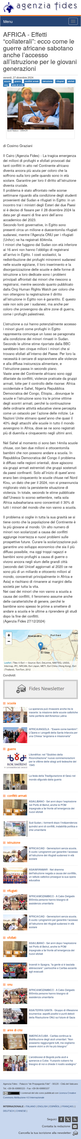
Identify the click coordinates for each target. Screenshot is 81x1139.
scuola (7, 81)
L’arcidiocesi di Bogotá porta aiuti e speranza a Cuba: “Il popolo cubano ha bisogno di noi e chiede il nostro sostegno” (53, 1060)
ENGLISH (43, 1106)
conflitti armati (32, 81)
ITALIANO (31, 1106)
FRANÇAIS (67, 1106)
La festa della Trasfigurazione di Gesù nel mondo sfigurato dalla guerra (52, 777)
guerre (18, 81)
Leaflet (7, 662)
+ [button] (8, 635)
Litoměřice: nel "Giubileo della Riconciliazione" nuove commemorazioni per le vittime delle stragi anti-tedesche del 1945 (52, 760)
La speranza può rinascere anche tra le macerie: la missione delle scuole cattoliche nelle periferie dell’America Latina (53, 712)
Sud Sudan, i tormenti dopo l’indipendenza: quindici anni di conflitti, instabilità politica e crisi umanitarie (53, 826)
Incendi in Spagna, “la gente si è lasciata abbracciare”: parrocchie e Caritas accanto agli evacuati (53, 968)
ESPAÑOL (54, 1106)
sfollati (71, 81)
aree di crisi (17, 84)
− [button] (8, 641)
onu (6, 84)
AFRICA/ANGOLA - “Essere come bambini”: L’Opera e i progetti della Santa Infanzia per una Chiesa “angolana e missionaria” (53, 732)
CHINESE (21, 1111)
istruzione (47, 81)
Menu (8, 21)
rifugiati (60, 81)
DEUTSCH (8, 1111)
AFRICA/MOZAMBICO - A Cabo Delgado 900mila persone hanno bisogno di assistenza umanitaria (52, 899)
